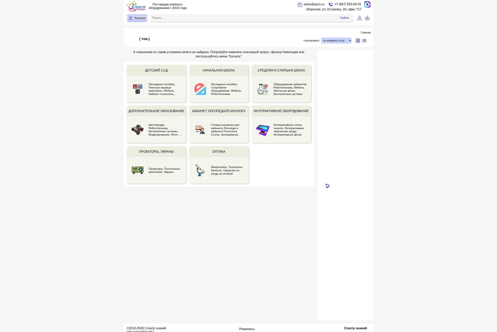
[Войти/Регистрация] (359, 18)
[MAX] (367, 4)
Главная (365, 32)
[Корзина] (367, 18)
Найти (344, 18)
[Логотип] (136, 6)
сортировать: (311, 40)
